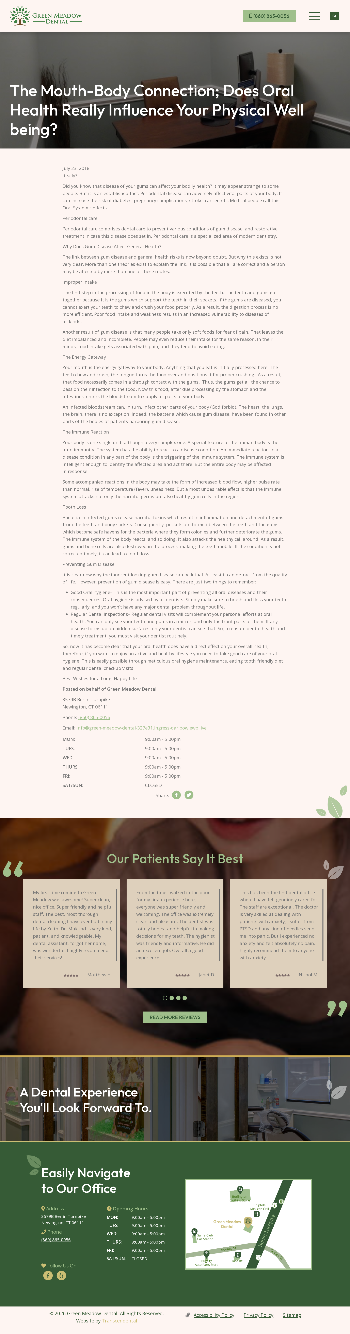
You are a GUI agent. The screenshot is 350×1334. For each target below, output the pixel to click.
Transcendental (119, 1320)
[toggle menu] (314, 16)
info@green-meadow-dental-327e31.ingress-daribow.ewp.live (142, 728)
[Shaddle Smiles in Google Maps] (248, 1224)
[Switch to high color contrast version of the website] (334, 16)
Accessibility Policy (214, 1315)
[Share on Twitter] (189, 796)
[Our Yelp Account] (61, 1276)
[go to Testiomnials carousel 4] (184, 998)
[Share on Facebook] (176, 796)
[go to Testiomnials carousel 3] (178, 998)
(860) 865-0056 (270, 16)
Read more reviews (175, 1017)
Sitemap (292, 1315)
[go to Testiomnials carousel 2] (172, 998)
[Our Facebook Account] (48, 1276)
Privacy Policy (258, 1315)
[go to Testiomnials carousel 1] (165, 998)
